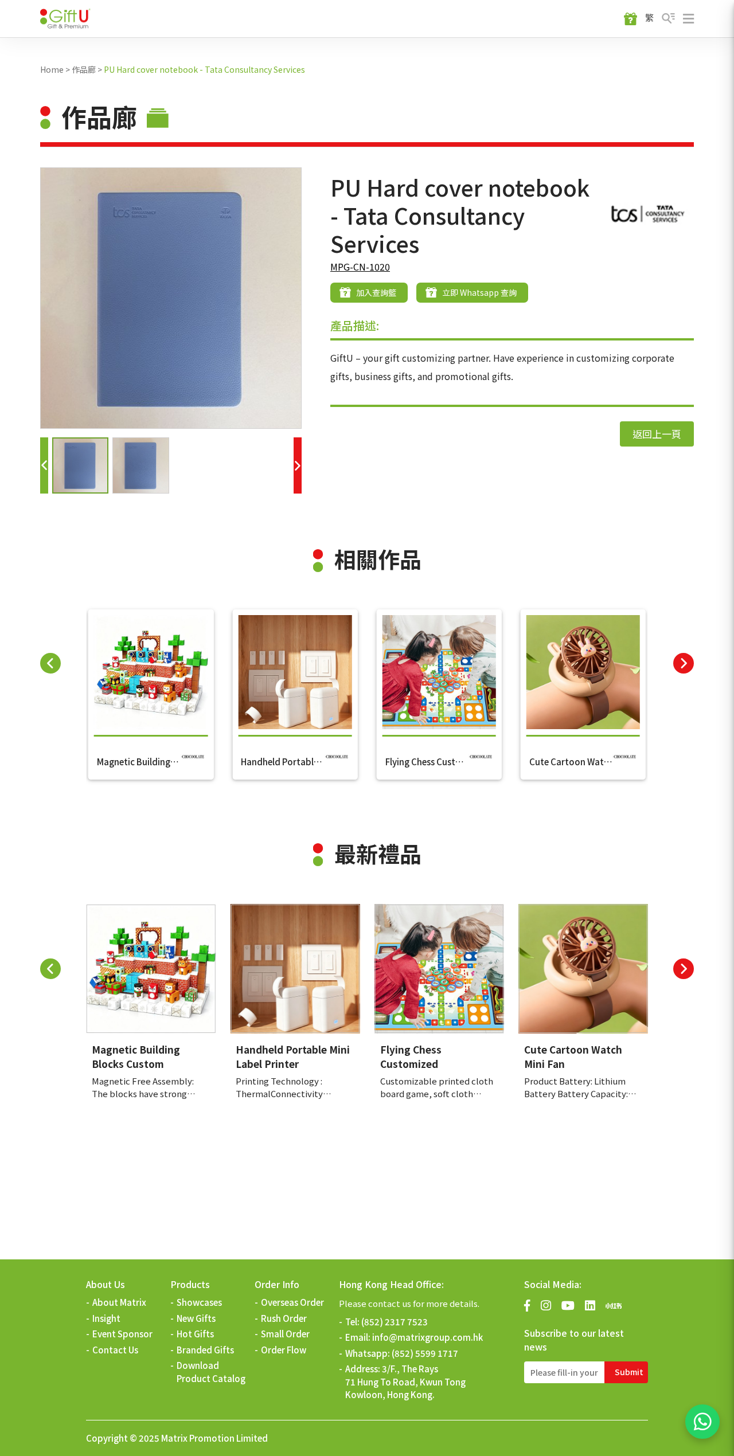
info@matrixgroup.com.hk (427, 1337)
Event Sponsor (122, 1334)
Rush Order (284, 1318)
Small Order (285, 1334)
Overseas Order (292, 1302)
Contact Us (115, 1350)
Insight (106, 1318)
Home (52, 69)
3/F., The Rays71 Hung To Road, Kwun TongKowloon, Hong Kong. (405, 1381)
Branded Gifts (205, 1350)
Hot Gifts (195, 1334)
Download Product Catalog (211, 1371)
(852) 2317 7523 (394, 1322)
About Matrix (119, 1302)
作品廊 (84, 69)
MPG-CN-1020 (360, 266)
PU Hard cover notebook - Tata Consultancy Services (204, 69)
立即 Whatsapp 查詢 (479, 292)
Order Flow (283, 1350)
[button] (44, 465)
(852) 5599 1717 (425, 1353)
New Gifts (196, 1318)
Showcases (199, 1302)
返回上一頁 (657, 433)
